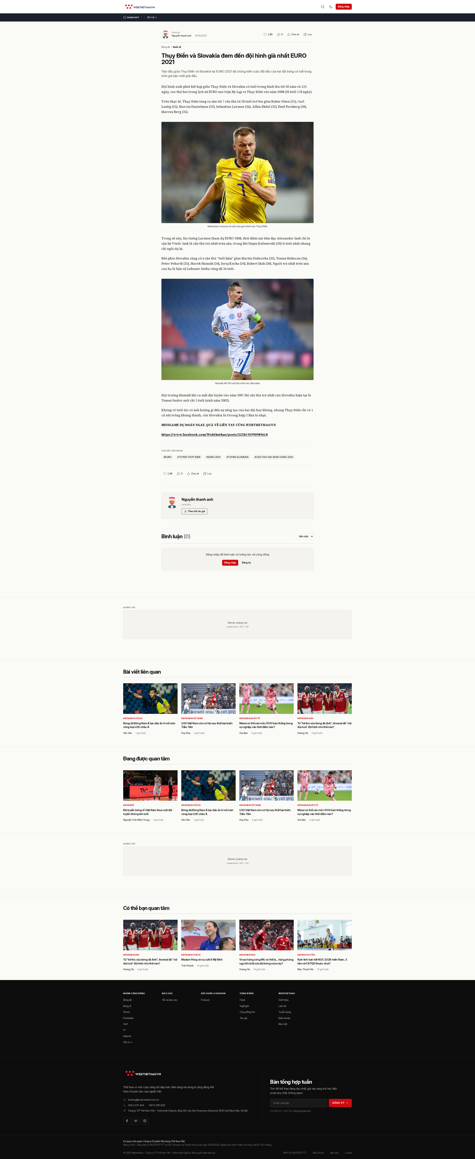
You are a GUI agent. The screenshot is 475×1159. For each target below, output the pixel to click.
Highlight (244, 1006)
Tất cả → (152, 17)
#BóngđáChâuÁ (133, 718)
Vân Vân (127, 732)
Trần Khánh (187, 965)
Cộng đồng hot (247, 1011)
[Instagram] (144, 1121)
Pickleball (128, 1018)
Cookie (348, 1152)
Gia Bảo (243, 732)
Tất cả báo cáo (169, 999)
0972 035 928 (157, 1105)
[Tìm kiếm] (322, 6)
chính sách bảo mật (302, 1110)
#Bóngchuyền (306, 954)
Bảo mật (283, 1023)
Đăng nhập (344, 6)
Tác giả (243, 1018)
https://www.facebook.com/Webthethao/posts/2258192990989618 (214, 434)
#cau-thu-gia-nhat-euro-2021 (274, 457)
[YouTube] (136, 1121)
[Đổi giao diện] (330, 6)
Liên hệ (282, 1006)
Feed (242, 999)
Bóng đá (165, 47)
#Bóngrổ (128, 805)
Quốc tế (177, 47)
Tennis (126, 1011)
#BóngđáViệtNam (192, 718)
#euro (167, 457)
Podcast (205, 999)
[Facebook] (127, 1121)
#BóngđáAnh (305, 718)
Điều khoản (284, 1018)
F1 (124, 1030)
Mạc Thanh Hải (305, 969)
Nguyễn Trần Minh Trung (136, 819)
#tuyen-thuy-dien (188, 457)
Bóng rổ (127, 1006)
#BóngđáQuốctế (249, 718)
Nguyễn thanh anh (181, 35)
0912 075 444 (136, 1105)
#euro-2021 (213, 457)
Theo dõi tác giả (196, 511)
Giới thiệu (284, 999)
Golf (125, 1023)
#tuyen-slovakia (238, 457)
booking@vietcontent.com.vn (143, 1099)
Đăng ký (246, 562)
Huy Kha (185, 732)
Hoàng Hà (302, 732)
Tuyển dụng (285, 1011)
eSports (127, 1036)
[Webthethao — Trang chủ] (139, 6)
